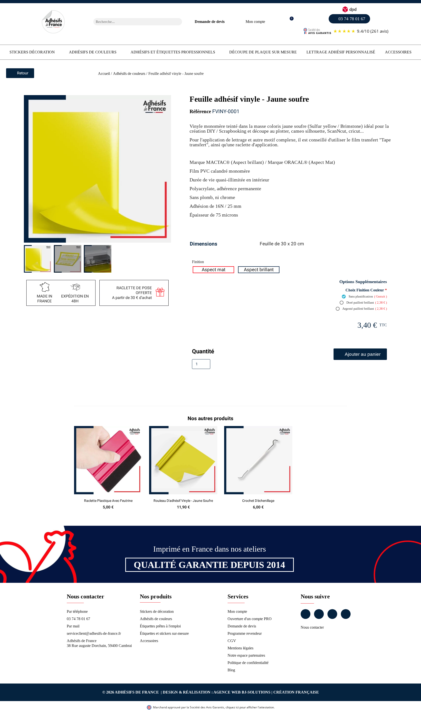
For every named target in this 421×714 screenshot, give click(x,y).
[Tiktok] (346, 614)
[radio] (213, 269)
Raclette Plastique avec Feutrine (108, 501)
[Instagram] (319, 614)
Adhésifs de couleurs (92, 52)
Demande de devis (210, 22)
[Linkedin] (332, 614)
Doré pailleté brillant (366, 302)
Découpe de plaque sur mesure (263, 52)
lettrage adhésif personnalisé (340, 52)
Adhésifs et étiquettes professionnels (173, 52)
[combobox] (131, 21)
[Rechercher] (178, 21)
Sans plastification (367, 296)
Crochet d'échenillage (258, 501)
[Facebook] (305, 614)
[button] (289, 21)
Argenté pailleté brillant (364, 308)
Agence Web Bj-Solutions (241, 692)
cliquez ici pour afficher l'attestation (250, 707)
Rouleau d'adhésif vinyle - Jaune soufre (183, 501)
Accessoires (398, 52)
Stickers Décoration (32, 52)
